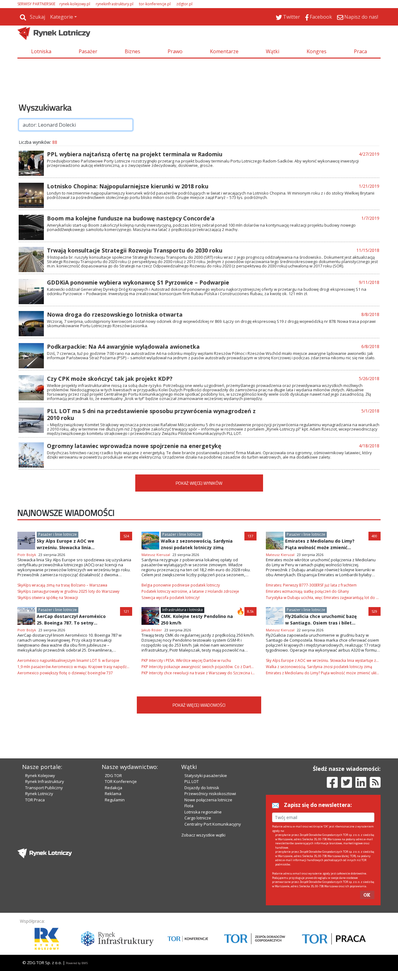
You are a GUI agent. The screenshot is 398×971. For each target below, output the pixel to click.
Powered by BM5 (77, 963)
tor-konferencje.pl (155, 4)
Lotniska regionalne (203, 812)
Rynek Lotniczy (39, 793)
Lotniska (41, 51)
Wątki (272, 51)
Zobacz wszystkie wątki (203, 835)
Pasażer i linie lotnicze (57, 534)
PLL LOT (191, 781)
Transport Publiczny (44, 787)
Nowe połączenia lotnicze (208, 800)
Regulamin (115, 800)
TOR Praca (35, 800)
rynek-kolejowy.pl (74, 4)
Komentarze (224, 51)
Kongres (316, 51)
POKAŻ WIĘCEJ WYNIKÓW (199, 483)
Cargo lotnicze (197, 818)
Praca (360, 51)
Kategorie (61, 16)
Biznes (132, 51)
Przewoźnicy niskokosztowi (210, 793)
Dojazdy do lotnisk (201, 787)
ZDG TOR (113, 775)
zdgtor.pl (184, 4)
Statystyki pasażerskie (205, 775)
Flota (188, 805)
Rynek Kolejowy (40, 775)
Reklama (113, 793)
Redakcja (113, 787)
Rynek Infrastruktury (44, 781)
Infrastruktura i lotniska (182, 609)
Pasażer (88, 51)
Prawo (175, 51)
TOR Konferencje (121, 781)
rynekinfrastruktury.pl (114, 4)
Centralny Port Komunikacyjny (212, 824)
